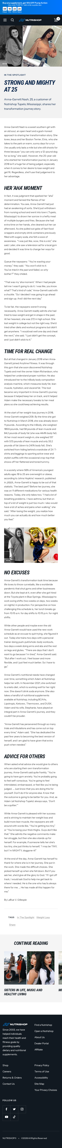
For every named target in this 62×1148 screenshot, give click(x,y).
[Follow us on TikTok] (14, 1117)
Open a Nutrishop (43, 1031)
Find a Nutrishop (43, 1024)
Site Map (39, 1083)
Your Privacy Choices (45, 1090)
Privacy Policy (41, 1065)
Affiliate (38, 1049)
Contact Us (9, 1083)
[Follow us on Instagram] (22, 1109)
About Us (39, 1037)
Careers (7, 1071)
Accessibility (41, 1077)
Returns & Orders (12, 1077)
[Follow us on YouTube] (6, 1117)
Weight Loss (43, 917)
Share (12, 924)
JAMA (10, 482)
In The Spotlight (15, 75)
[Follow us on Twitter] (14, 1109)
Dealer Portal (41, 1043)
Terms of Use (41, 1071)
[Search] (12, 20)
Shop (5, 1065)
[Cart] (56, 20)
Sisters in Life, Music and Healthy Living (23, 992)
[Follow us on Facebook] (6, 1109)
